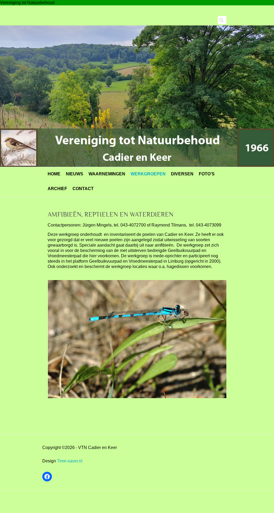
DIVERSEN (182, 174)
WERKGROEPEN (148, 174)
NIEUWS (74, 174)
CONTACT (83, 188)
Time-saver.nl (69, 461)
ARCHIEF (57, 188)
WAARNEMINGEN (107, 174)
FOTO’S (207, 174)
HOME (54, 174)
